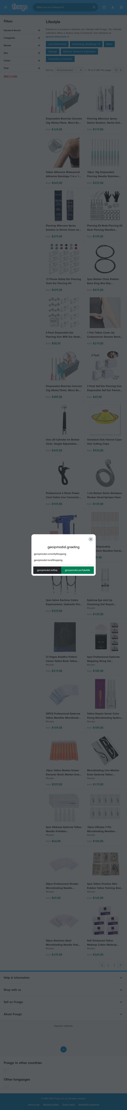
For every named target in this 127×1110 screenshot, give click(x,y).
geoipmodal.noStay (47, 570)
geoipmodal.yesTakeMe (77, 570)
